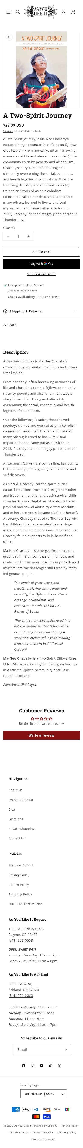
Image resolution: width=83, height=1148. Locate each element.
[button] (8, 12)
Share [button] (11, 325)
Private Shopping (22, 829)
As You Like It (22, 1125)
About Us (16, 790)
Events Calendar (21, 800)
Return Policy (19, 885)
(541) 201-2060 (21, 995)
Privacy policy (19, 1132)
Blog (12, 809)
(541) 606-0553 (21, 940)
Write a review (41, 735)
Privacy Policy (19, 875)
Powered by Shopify (44, 1125)
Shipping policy (66, 1132)
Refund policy (70, 1125)
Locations (16, 819)
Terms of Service (21, 865)
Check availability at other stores (33, 297)
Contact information (43, 1139)
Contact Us (17, 838)
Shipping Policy (20, 894)
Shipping (8, 130)
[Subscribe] (65, 1050)
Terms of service (42, 1132)
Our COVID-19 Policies (26, 904)
